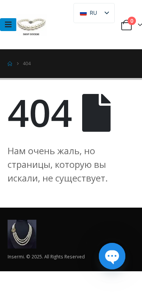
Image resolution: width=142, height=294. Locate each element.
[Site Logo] (31, 25)
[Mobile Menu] (8, 24)
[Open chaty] (112, 256)
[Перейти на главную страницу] (10, 63)
